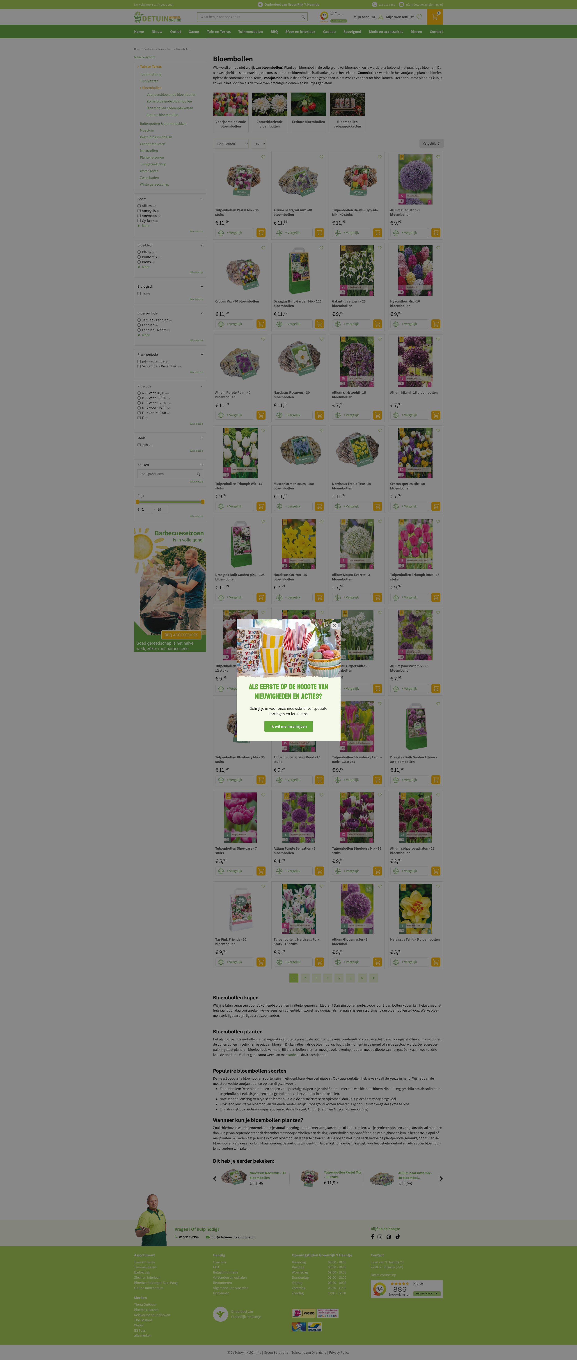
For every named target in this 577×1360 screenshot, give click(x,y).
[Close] (334, 625)
